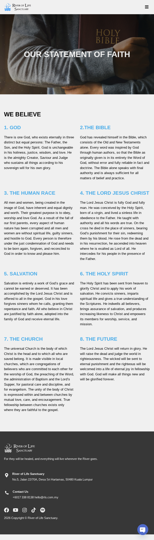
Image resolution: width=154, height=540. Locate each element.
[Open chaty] (142, 529)
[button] (94, 7)
